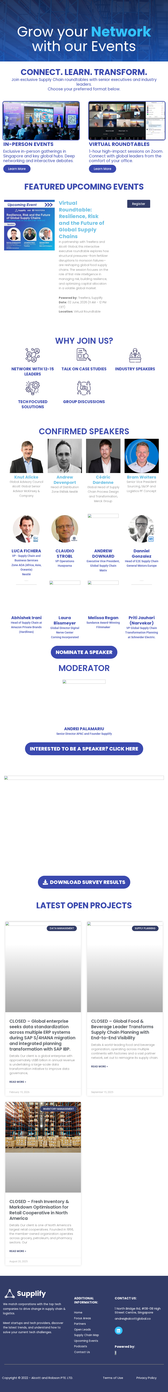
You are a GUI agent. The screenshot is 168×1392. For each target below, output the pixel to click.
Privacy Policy (146, 1378)
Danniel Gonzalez (141, 553)
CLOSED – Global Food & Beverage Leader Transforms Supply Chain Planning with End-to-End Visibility (122, 1029)
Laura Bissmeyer (65, 620)
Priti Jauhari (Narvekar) (142, 620)
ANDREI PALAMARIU (84, 729)
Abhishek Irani (26, 618)
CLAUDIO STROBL (65, 553)
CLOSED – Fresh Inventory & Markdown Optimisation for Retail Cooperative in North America (39, 1210)
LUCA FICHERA (26, 551)
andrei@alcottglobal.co (133, 1318)
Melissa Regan (103, 618)
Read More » (17, 1082)
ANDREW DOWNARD (103, 553)
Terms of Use (113, 1378)
